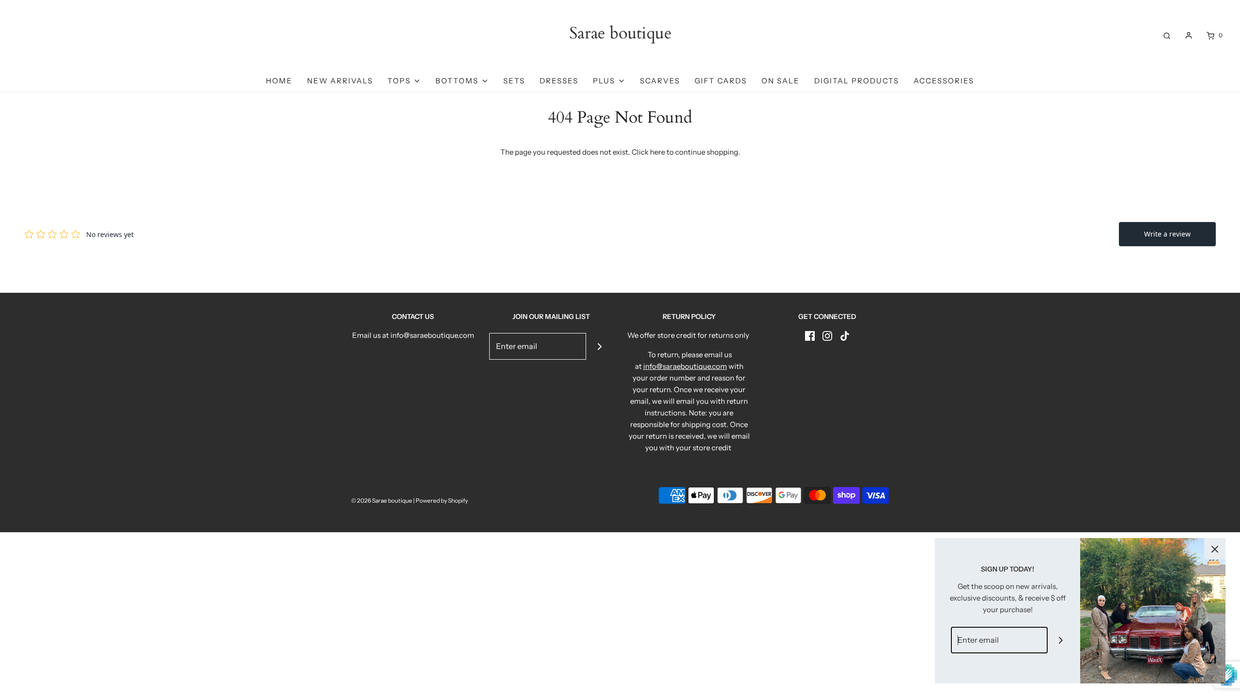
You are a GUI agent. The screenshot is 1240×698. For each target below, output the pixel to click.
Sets (514, 80)
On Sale (780, 80)
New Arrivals (340, 80)
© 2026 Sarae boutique (381, 500)
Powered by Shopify (442, 500)
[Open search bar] (1167, 35)
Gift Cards (721, 80)
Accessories (944, 80)
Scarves (660, 80)
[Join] (599, 346)
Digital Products (856, 80)
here (657, 152)
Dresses (559, 80)
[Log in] (1188, 35)
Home (279, 80)
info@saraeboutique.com (685, 366)
